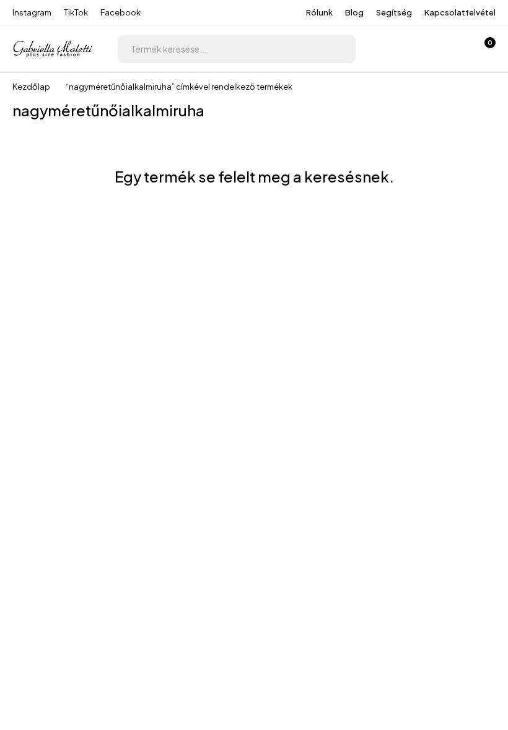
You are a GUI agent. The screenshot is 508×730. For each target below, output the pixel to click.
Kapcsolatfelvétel (460, 12)
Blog (354, 12)
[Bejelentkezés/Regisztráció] (418, 49)
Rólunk (319, 12)
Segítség (394, 12)
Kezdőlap (31, 87)
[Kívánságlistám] (451, 49)
